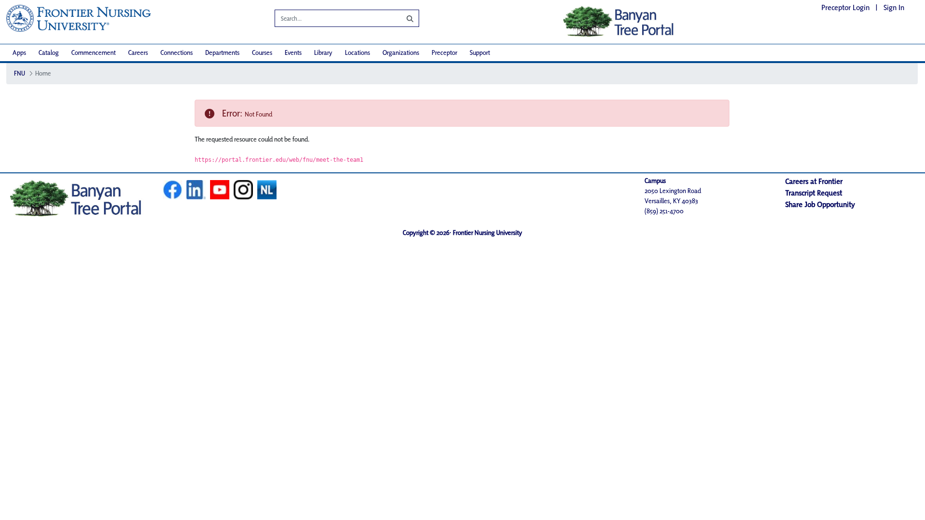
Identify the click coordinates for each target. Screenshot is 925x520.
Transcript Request (813, 193)
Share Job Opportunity (820, 204)
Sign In (894, 7)
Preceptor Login (845, 7)
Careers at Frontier (814, 181)
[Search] (402, 18)
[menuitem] (19, 52)
